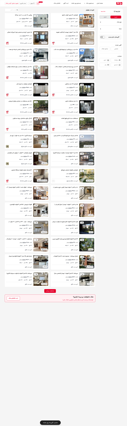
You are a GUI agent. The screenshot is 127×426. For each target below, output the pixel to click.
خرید (115, 17)
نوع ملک (119, 22)
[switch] (102, 37)
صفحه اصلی (100, 3)
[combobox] (11, 9)
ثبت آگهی (65, 3)
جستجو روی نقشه (76, 3)
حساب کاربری (23, 3)
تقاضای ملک (57, 3)
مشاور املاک (105, 49)
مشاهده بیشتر (50, 291)
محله (120, 29)
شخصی (116, 49)
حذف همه (103, 11)
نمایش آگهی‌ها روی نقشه (50, 423)
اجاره (105, 17)
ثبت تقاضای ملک (13, 298)
